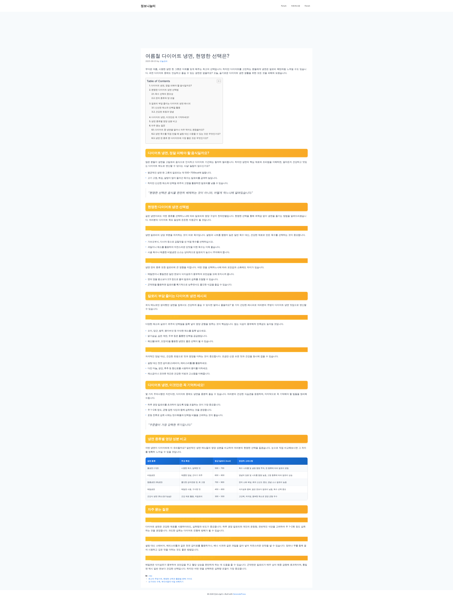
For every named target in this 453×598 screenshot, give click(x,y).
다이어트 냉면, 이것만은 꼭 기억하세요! (170, 117)
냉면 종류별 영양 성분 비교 (164, 121)
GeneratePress (239, 594)
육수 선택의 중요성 (164, 94)
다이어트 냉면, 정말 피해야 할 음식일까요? (171, 85)
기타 (150, 576)
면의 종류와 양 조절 (165, 98)
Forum (283, 6)
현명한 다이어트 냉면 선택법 (165, 90)
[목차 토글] (217, 81)
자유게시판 (295, 6)
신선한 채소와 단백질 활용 (167, 107)
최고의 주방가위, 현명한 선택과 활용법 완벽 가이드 (170, 579)
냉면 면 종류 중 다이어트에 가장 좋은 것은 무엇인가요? (182, 138)
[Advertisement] (211, 30)
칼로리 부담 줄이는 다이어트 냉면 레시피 (171, 103)
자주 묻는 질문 (158, 125)
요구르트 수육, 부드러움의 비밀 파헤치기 (165, 581)
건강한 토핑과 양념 (165, 112)
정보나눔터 (148, 6)
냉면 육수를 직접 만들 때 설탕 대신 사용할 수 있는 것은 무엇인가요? (187, 134)
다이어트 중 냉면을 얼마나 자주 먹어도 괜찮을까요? (179, 129)
